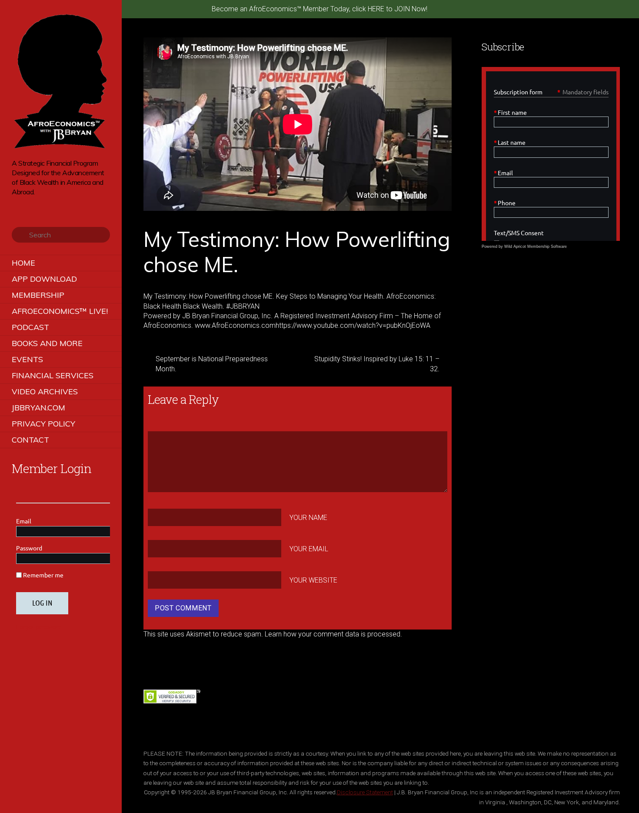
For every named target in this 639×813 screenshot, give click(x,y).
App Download (44, 279)
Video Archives (45, 392)
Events (27, 359)
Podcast (30, 327)
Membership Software (547, 246)
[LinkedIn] (52, 205)
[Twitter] (16, 205)
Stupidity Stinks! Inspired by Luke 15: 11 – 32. (376, 364)
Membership (38, 295)
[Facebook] (28, 205)
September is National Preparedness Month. (212, 364)
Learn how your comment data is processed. (333, 634)
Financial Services (52, 375)
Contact (30, 440)
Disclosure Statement (365, 792)
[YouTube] (40, 205)
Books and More (47, 343)
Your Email (309, 549)
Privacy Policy (43, 424)
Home (23, 263)
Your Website (313, 580)
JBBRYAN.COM (38, 408)
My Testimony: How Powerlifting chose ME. (296, 251)
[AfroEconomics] (61, 145)
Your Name (308, 517)
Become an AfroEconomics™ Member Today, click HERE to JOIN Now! (319, 9)
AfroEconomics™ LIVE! (60, 311)
